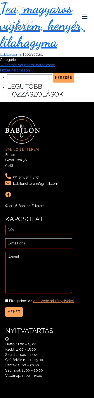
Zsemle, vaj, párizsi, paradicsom (27, 65)
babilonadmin (11, 54)
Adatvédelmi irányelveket (53, 301)
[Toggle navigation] (85, 17)
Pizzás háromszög (17, 70)
